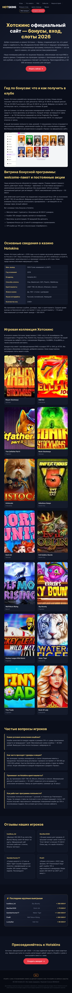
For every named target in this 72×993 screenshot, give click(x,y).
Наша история (56, 3)
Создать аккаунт (38, 11)
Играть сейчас (35, 69)
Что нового (29, 3)
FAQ (38, 3)
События (45, 3)
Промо (46, 7)
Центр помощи (36, 7)
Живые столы (23, 7)
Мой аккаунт (25, 11)
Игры (21, 3)
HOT (9, 7)
